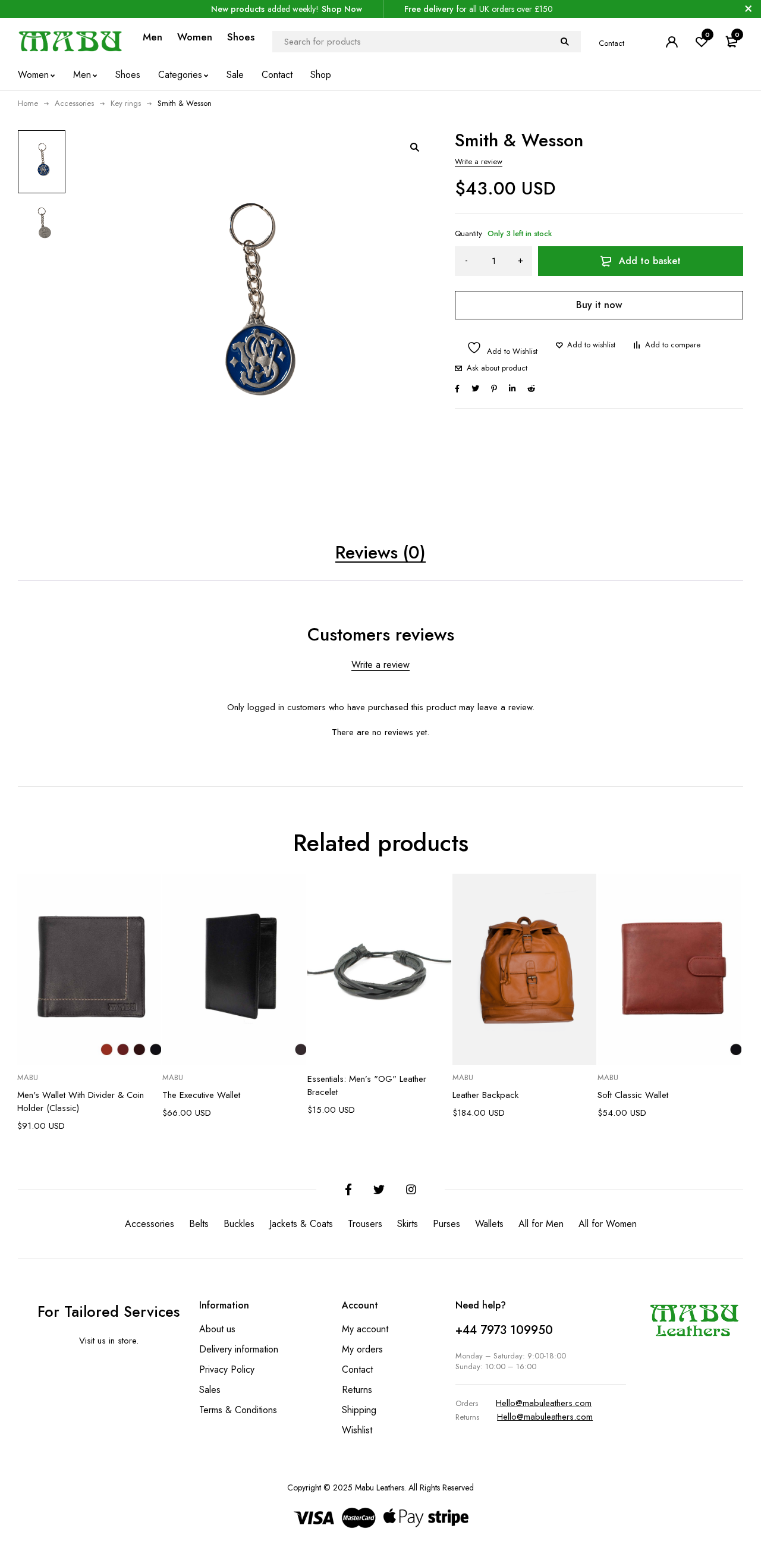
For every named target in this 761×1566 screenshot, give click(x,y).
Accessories (74, 103)
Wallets (489, 1224)
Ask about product (497, 368)
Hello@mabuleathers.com (544, 1403)
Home (28, 103)
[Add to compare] (666, 345)
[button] (414, 147)
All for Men (541, 1224)
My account (365, 1329)
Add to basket (650, 261)
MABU (27, 1077)
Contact (611, 43)
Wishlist (357, 1430)
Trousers (365, 1224)
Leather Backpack (485, 1094)
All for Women (607, 1224)
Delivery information (238, 1349)
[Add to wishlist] (585, 345)
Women (194, 37)
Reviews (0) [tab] (380, 552)
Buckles (239, 1224)
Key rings (126, 103)
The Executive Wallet (201, 1094)
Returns (357, 1389)
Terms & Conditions (238, 1410)
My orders (362, 1349)
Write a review (478, 161)
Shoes (240, 37)
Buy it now (599, 305)
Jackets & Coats (301, 1224)
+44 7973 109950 (504, 1330)
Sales (210, 1389)
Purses (446, 1224)
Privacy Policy (226, 1369)
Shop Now (342, 9)
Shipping (359, 1410)
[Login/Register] (672, 41)
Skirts (407, 1224)
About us (217, 1329)
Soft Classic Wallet (633, 1094)
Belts (199, 1224)
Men (152, 37)
